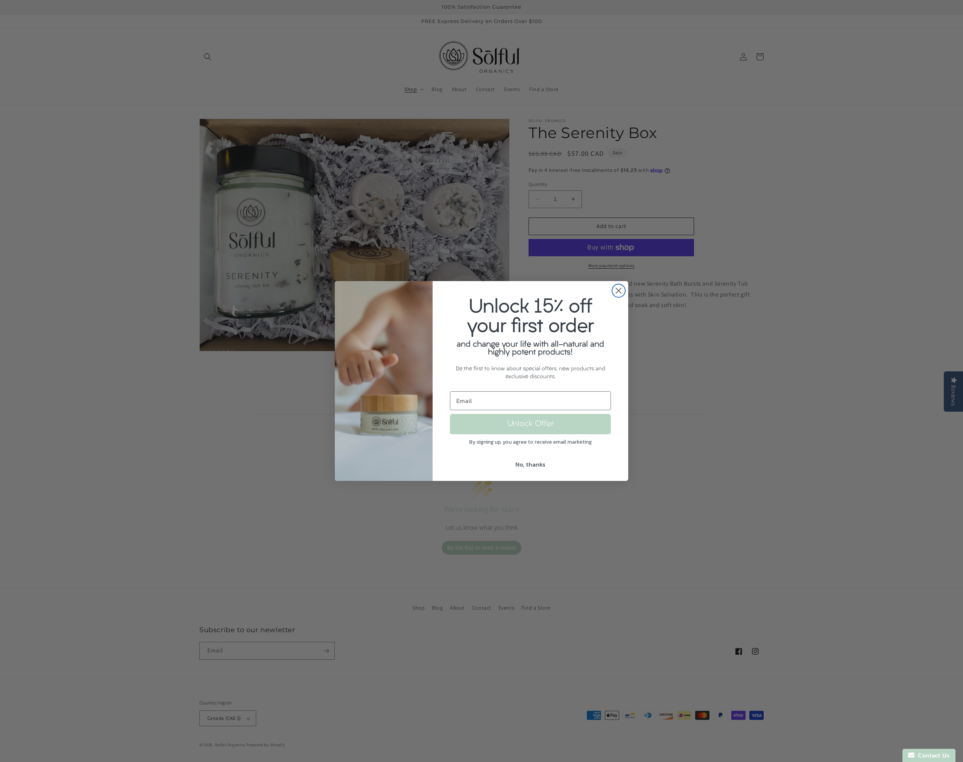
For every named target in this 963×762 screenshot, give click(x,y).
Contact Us (932, 755)
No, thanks (530, 464)
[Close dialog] (618, 290)
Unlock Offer (530, 424)
